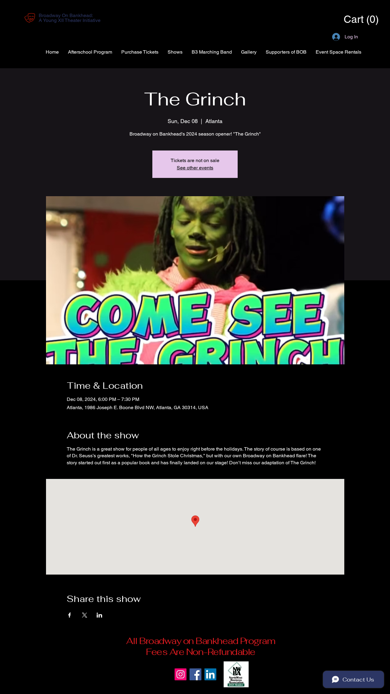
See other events (195, 168)
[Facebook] (195, 674)
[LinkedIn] (210, 674)
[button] (352, 19)
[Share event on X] (84, 615)
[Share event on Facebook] (70, 615)
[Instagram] (180, 674)
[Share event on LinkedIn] (99, 615)
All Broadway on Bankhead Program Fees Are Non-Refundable (200, 646)
